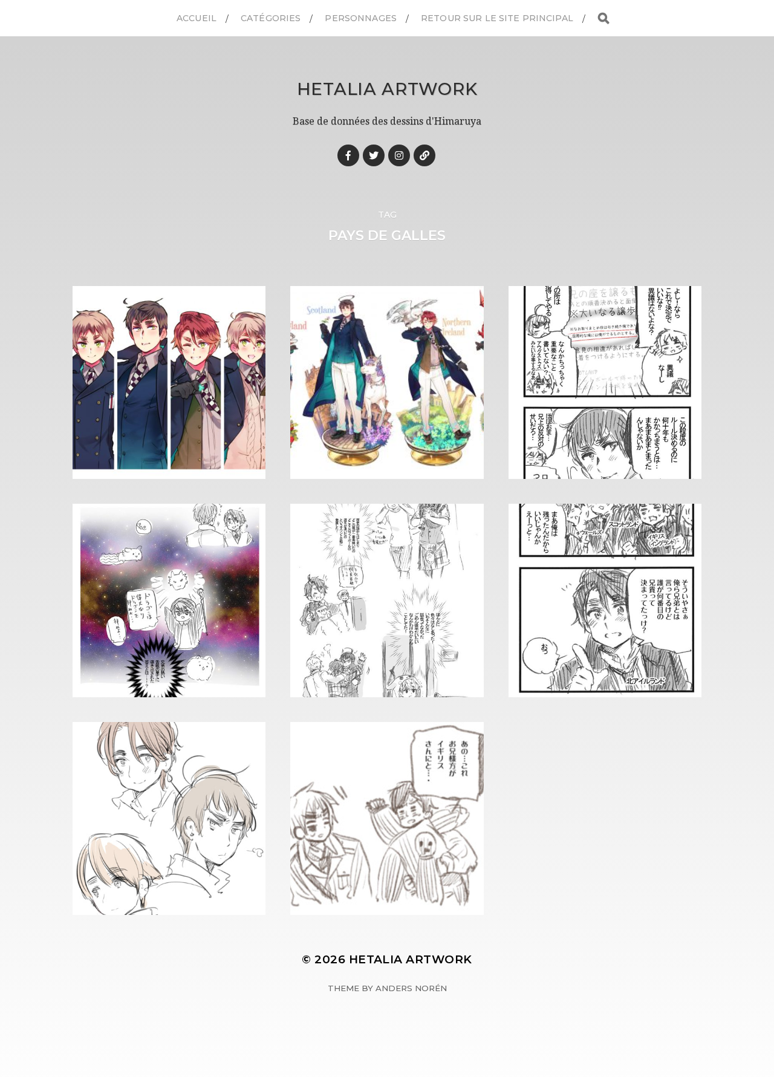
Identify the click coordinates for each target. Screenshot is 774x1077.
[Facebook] (348, 155)
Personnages (361, 18)
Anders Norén (411, 988)
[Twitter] (374, 155)
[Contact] (424, 155)
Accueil (196, 18)
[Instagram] (399, 155)
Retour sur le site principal (497, 18)
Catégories (271, 18)
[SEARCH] (603, 18)
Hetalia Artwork (387, 89)
